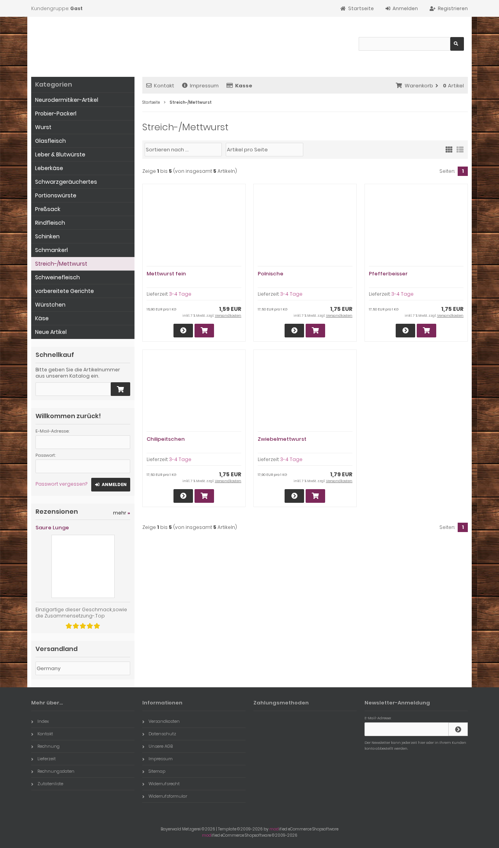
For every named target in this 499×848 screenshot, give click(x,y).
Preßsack (47, 209)
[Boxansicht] (449, 149)
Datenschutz (162, 734)
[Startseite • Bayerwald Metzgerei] (86, 43)
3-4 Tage (180, 294)
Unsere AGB (161, 746)
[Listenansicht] (460, 149)
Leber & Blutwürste (60, 154)
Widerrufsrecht (164, 784)
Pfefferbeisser (388, 273)
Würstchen (50, 305)
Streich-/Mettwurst (61, 264)
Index (43, 721)
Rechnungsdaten (55, 771)
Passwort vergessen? (61, 484)
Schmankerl (51, 250)
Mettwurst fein (166, 273)
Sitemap (157, 771)
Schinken (47, 236)
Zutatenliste (50, 784)
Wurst (43, 127)
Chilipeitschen (166, 439)
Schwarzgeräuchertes (66, 182)
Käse (42, 318)
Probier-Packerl (55, 113)
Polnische (270, 273)
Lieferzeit (46, 759)
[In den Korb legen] (120, 389)
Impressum (204, 85)
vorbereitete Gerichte (64, 291)
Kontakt (164, 85)
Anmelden (110, 485)
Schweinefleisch (57, 277)
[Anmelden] (458, 729)
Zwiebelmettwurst (282, 439)
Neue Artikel (51, 332)
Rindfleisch (50, 223)
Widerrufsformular (168, 796)
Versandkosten (228, 315)
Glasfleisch (50, 141)
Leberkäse (49, 168)
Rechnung (48, 746)
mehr (121, 512)
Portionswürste (55, 195)
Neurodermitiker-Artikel (66, 100)
